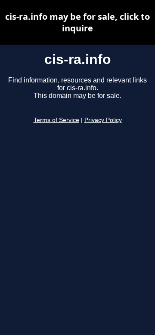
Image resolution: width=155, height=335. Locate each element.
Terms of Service (56, 120)
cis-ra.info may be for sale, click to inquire (77, 22)
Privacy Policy (103, 120)
